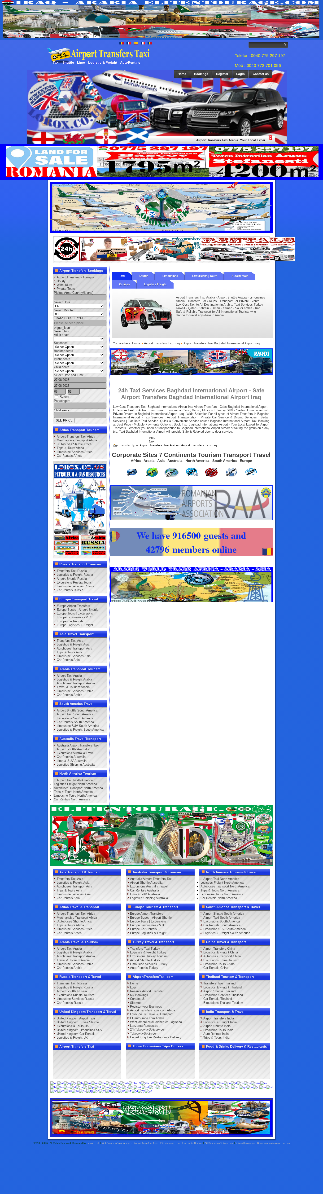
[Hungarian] (60, 1087)
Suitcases (61, 343)
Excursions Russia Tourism (75, 582)
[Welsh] (141, 1091)
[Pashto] (189, 1087)
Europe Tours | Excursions (75, 613)
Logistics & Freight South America (80, 729)
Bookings (201, 74)
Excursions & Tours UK (73, 1026)
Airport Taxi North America (75, 780)
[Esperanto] (184, 1083)
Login (240, 74)
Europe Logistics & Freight (75, 625)
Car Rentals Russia (70, 590)
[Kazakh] (98, 1087)
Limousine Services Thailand (223, 995)
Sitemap (135, 1003)
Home (182, 74)
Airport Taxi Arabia (69, 675)
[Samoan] (235, 1087)
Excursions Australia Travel (75, 753)
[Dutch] (177, 1083)
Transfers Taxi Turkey (145, 948)
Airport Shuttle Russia (72, 578)
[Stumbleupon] (94, 1064)
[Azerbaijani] (88, 1083)
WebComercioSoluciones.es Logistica (156, 1022)
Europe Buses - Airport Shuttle (77, 609)
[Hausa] (247, 1083)
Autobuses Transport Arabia (76, 683)
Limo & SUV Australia (72, 761)
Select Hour (62, 302)
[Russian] (228, 1087)
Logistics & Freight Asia (73, 644)
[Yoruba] (148, 1091)
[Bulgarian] (109, 1083)
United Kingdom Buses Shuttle (78, 1022)
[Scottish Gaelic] (243, 1087)
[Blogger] (76, 1064)
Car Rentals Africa (69, 455)
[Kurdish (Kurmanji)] (112, 1087)
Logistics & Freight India (220, 1022)
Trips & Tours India (216, 1037)
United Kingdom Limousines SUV (79, 1030)
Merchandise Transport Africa (77, 440)
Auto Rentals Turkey (144, 968)
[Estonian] (191, 1083)
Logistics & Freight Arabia (74, 679)
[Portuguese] (208, 1087)
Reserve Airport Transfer (146, 991)
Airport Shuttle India (217, 1026)
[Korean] (105, 1087)
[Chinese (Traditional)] (147, 1083)
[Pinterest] (112, 1055)
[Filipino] (196, 1083)
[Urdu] (121, 1091)
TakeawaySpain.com (144, 1033)
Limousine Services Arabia (75, 691)
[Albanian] (67, 1083)
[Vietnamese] (135, 1091)
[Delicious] (67, 1064)
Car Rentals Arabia (69, 695)
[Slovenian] (269, 1087)
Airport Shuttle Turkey (145, 960)
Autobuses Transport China (222, 956)
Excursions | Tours (204, 276)
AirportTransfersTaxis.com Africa (152, 1010)
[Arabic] (74, 1083)
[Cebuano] (124, 1083)
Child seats (61, 367)
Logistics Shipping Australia (76, 764)
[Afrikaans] (60, 1083)
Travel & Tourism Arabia (73, 687)
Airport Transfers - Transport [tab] (76, 277)
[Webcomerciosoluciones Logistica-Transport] (174, 259)
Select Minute (63, 310)
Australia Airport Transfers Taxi (78, 745)
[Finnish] (202, 1083)
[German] (227, 1083)
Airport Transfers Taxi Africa (76, 436)
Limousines (170, 276)
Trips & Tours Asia (69, 652)
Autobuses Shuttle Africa (74, 444)
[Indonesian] (73, 1087)
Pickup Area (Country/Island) (73, 292)
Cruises (124, 284)
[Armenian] (80, 1083)
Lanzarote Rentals (192, 1143)
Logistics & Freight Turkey (148, 952)
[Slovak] (262, 1087)
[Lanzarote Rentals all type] (248, 259)
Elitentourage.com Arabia (147, 1018)
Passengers (62, 401)
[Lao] (119, 1087)
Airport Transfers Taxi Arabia (159, 445)
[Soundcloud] (94, 1055)
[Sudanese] (68, 1091)
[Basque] (95, 1083)
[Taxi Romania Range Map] (191, 374)
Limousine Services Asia (74, 656)
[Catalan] (116, 1083)
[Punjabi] (215, 1087)
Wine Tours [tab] (64, 285)
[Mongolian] (167, 1087)
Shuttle (143, 276)
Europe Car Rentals (70, 621)
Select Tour (62, 331)
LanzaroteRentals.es (144, 1025)
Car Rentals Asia (68, 660)
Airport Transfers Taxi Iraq (162, 343)
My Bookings (139, 995)
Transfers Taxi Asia (70, 640)
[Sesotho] (256, 1087)
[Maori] (152, 1087)
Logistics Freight (155, 284)
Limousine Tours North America (75, 795)
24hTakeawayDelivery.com (148, 1029)
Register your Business (146, 1006)
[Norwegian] (182, 1087)
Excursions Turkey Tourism (149, 956)
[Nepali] (175, 1087)
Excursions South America (75, 718)
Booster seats (63, 351)
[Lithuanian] (131, 1087)
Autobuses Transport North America (78, 788)
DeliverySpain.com (245, 1143)
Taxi (122, 276)
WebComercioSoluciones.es (117, 1143)
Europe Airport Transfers (73, 606)
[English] (53, 1083)
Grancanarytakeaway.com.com (273, 1143)
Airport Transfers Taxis (146, 1143)
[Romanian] (222, 1087)
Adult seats (62, 335)
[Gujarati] (240, 1083)
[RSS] (112, 1064)
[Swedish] (82, 1091)
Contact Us (261, 74)
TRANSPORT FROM (68, 318)
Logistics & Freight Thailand (222, 987)
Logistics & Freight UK (72, 1037)
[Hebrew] (263, 1083)
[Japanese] (91, 1087)
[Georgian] (220, 1083)
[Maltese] (145, 1087)
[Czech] (163, 1083)
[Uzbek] (128, 1091)
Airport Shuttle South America (77, 710)
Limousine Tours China (219, 964)
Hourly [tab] (61, 281)
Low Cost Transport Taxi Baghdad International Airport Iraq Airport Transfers (165, 406)
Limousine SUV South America (78, 726)
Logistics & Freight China (220, 952)
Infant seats (62, 359)
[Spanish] (61, 1091)
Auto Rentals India (216, 1034)
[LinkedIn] (58, 1064)
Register (222, 74)
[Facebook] (58, 1055)
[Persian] (196, 1087)
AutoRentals (239, 276)
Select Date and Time (69, 375)
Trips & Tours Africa (70, 448)
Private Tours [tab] (66, 288)
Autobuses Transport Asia (74, 648)
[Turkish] (108, 1091)
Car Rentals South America (75, 722)
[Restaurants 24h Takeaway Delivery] (101, 259)
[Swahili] (75, 1091)
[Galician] (213, 1083)
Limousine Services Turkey (148, 964)
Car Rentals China (215, 968)
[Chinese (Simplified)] (135, 1083)
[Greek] (234, 1083)
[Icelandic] (67, 1087)
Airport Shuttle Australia (73, 749)
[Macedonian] (138, 1087)
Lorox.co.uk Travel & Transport (151, 1014)
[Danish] (170, 1083)
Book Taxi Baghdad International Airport (201, 424)
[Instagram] (103, 1055)
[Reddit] (85, 1064)
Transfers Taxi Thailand (219, 983)
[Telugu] (96, 1091)
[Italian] (85, 1087)
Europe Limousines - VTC (74, 617)
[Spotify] (58, 1073)
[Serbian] (250, 1087)
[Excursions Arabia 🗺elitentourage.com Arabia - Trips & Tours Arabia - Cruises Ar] (161, 864)
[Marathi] (159, 1087)
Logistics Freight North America (75, 784)
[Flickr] (67, 1073)
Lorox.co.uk (93, 1143)
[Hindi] (53, 1087)
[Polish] (202, 1087)
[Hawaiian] (255, 1083)
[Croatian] (157, 1083)
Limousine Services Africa (74, 452)
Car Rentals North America (72, 799)
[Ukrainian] (114, 1091)
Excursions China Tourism (221, 960)
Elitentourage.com (170, 1143)
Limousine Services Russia (75, 586)
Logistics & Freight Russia (75, 574)
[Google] (76, 1055)
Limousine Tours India (218, 1030)
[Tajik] (89, 1091)
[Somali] (53, 1091)
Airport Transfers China (219, 948)
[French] (207, 1083)
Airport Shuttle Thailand (219, 991)
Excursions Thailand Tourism (223, 1003)
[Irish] (79, 1087)
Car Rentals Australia (71, 757)
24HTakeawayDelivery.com (219, 1143)
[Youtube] (85, 1055)
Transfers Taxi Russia (72, 571)
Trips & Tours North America (73, 792)
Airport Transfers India (218, 1018)
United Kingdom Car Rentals (76, 1034)
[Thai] (102, 1091)
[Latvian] (125, 1087)
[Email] (103, 1064)
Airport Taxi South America (75, 714)
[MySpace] (76, 1073)
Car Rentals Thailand (217, 999)
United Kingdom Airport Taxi (76, 1018)
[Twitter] (67, 1055)
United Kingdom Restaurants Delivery (155, 1037)
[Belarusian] (102, 1083)
